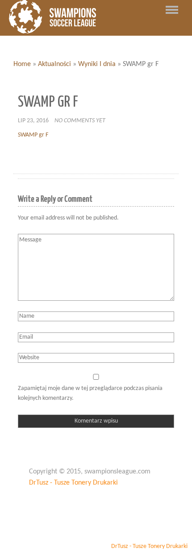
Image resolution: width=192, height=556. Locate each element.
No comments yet (79, 120)
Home (22, 64)
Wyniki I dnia (97, 64)
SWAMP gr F (33, 135)
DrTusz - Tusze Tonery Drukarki (73, 482)
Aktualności (54, 64)
